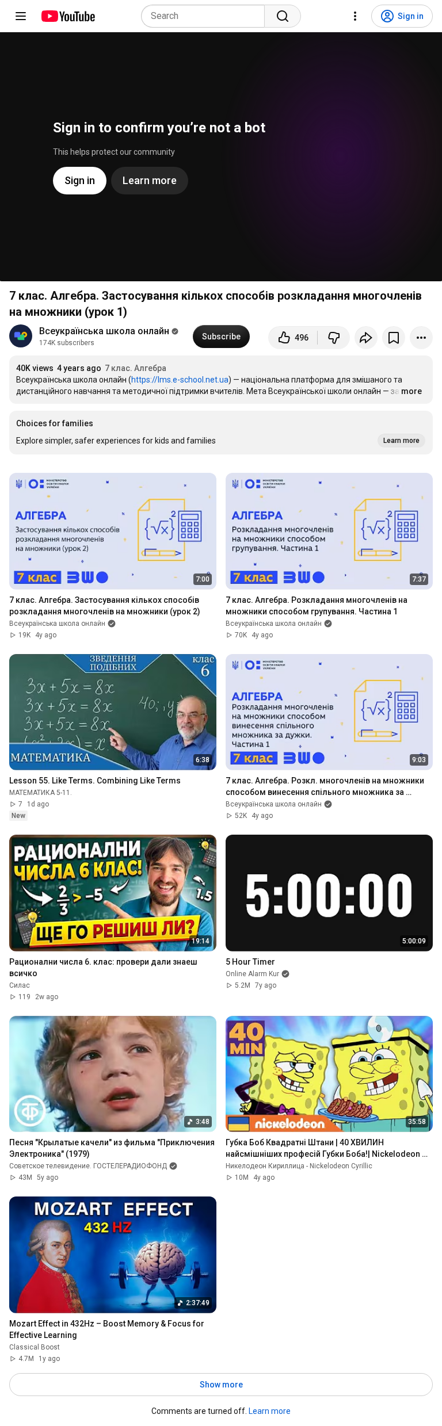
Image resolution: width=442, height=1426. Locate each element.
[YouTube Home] (67, 16)
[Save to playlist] (393, 337)
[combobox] (206, 16)
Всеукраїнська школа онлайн (104, 331)
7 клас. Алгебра (135, 368)
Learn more (270, 1411)
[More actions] (421, 337)
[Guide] (21, 16)
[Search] (282, 16)
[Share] (366, 337)
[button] (221, 432)
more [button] (411, 391)
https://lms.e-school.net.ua (179, 379)
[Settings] (355, 16)
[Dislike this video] (334, 337)
